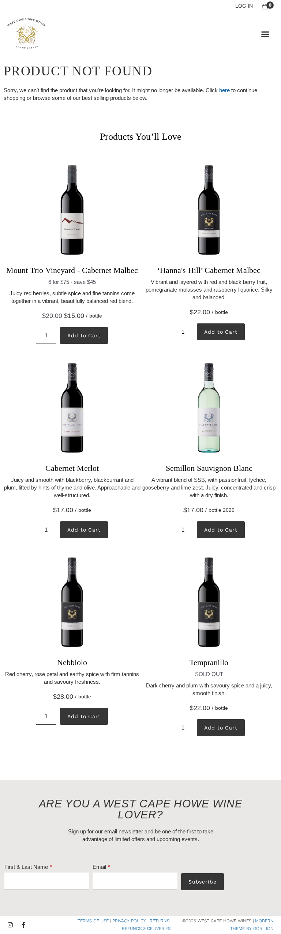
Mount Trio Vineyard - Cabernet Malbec (72, 270)
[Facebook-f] (23, 925)
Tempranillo (209, 662)
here (224, 90)
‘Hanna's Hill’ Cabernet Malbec (209, 270)
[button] (265, 34)
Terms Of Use (93, 920)
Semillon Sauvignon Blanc (209, 468)
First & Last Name (26, 867)
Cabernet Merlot (72, 468)
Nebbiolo (72, 662)
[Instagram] (10, 925)
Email (99, 867)
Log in (244, 6)
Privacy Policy (129, 920)
